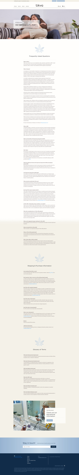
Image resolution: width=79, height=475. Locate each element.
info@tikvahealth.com (41, 200)
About (28, 459)
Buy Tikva (51, 272)
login (60, 6)
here (30, 159)
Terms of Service (57, 465)
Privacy (62, 465)
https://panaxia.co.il (44, 122)
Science (28, 463)
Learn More (50, 420)
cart (64, 6)
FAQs (39, 456)
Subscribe (53, 446)
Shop (28, 456)
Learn (28, 457)
